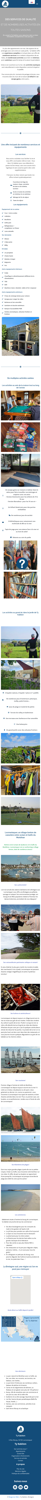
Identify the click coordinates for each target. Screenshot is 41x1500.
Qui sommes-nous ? (20, 1449)
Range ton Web (14, 1497)
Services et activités (20, 1458)
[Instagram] (15, 1487)
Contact (20, 1460)
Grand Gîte (20, 1453)
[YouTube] (26, 1487)
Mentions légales (20, 1471)
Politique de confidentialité (20, 1473)
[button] (3, 104)
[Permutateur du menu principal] (37, 4)
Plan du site (20, 1469)
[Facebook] (20, 1487)
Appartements (20, 1451)
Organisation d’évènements (21, 1456)
